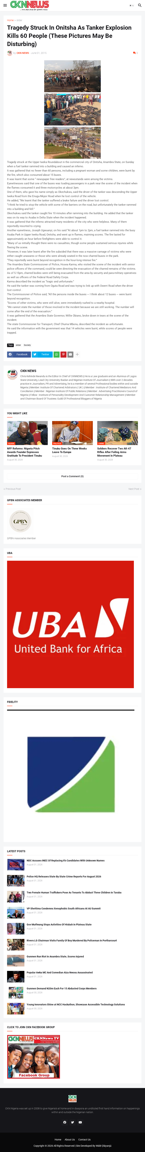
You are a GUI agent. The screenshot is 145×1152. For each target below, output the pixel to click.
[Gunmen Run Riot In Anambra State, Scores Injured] (15, 960)
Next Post (134, 488)
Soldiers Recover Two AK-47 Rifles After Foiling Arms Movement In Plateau (114, 452)
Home (10, 20)
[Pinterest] (63, 355)
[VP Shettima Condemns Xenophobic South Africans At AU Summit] (15, 912)
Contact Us (84, 1139)
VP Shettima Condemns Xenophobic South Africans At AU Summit (64, 908)
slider (19, 20)
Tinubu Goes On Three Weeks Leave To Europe (69, 450)
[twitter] (72, 1122)
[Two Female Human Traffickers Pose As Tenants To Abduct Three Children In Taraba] (15, 896)
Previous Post (13, 488)
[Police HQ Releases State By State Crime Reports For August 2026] (15, 880)
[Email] (70, 355)
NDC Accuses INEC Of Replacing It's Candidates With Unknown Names (66, 860)
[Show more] (77, 355)
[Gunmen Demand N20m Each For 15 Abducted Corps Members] (15, 992)
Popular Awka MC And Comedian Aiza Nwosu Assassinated (60, 972)
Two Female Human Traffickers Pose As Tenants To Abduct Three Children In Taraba (74, 892)
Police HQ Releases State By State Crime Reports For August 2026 (64, 876)
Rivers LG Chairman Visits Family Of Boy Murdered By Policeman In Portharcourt (72, 940)
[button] (5, 5)
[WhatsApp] (57, 355)
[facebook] (65, 1122)
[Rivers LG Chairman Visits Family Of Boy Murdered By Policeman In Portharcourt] (15, 944)
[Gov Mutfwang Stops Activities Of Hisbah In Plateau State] (15, 928)
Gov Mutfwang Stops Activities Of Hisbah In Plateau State (59, 924)
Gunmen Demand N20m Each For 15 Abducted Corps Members (62, 988)
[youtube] (80, 1122)
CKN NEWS (28, 371)
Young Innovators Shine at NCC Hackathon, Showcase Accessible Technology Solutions (76, 1004)
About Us (70, 1139)
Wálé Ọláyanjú (103, 1145)
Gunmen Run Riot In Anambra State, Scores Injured (55, 956)
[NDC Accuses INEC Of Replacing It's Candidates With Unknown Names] (15, 864)
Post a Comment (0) (72, 476)
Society (27, 345)
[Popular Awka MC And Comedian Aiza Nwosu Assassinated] (15, 976)
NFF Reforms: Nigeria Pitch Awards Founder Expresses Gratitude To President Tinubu (24, 452)
